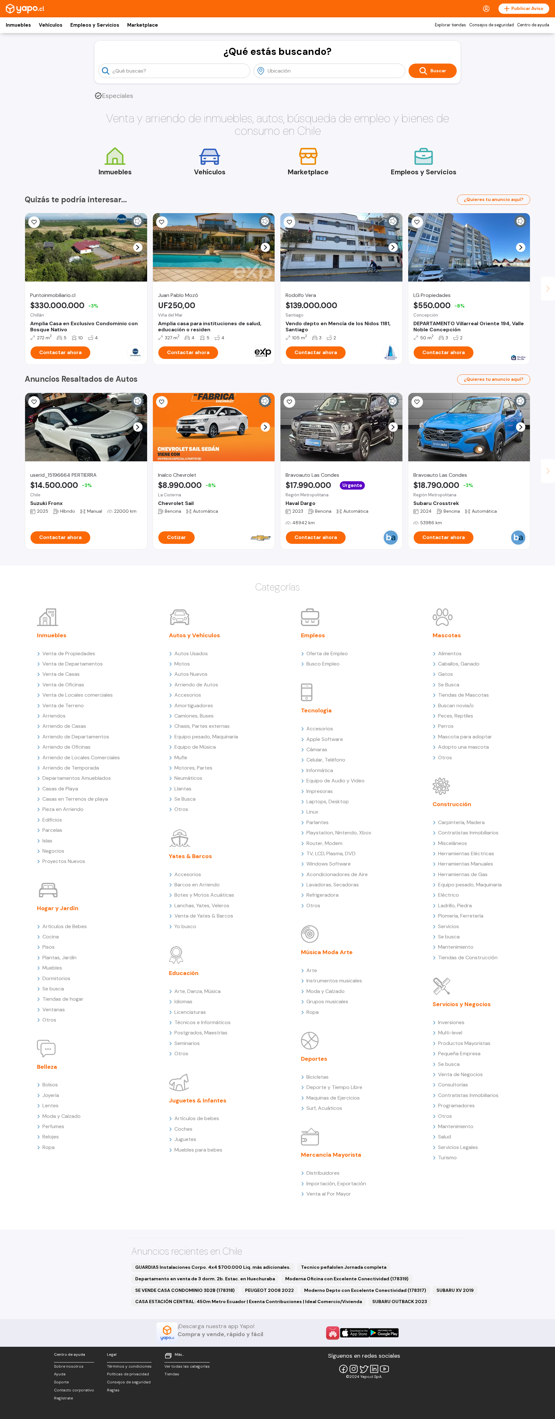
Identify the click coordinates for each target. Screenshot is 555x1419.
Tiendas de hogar (63, 999)
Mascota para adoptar (465, 736)
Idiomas (183, 1001)
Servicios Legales (458, 1147)
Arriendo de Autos (196, 684)
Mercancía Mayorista (331, 1155)
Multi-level (450, 1032)
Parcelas (52, 830)
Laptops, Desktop (327, 801)
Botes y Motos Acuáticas (204, 895)
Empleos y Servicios (94, 25)
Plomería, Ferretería (460, 915)
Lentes (50, 1105)
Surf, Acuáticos (324, 1108)
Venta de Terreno (63, 705)
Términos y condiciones (129, 1366)
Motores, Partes (193, 767)
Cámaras (316, 749)
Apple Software (324, 739)
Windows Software (328, 863)
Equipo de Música (195, 747)
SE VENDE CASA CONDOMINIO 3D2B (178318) (185, 1290)
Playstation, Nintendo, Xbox (338, 832)
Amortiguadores (193, 705)
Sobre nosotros (69, 1366)
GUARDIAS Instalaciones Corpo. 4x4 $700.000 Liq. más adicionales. (213, 1267)
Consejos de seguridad (491, 25)
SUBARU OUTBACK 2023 (399, 1301)
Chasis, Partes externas (202, 726)
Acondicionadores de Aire (337, 874)
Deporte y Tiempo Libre (334, 1087)
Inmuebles (18, 25)
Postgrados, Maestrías (200, 1032)
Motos (182, 663)
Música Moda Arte (327, 952)
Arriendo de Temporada (70, 767)
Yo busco (185, 926)
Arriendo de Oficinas (66, 747)
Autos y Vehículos (194, 635)
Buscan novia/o (456, 705)
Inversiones (451, 1022)
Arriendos (54, 715)
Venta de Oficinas (63, 684)
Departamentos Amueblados (76, 778)
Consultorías (453, 1084)
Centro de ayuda (533, 25)
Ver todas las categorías (187, 1366)
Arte (311, 970)
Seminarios (187, 1043)
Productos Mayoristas (464, 1043)
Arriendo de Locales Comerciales (81, 757)
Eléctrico (448, 895)
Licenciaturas (190, 1012)
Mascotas (447, 635)
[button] (137, 247)
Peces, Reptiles (455, 715)
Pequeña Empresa (459, 1053)
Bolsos (50, 1084)
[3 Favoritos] (34, 402)
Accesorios (187, 695)
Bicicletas (317, 1077)
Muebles (52, 967)
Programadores (456, 1105)
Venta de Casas (61, 674)
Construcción (452, 804)
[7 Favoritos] (417, 222)
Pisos (48, 947)
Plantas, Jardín (59, 957)
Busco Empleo (322, 663)
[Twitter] (364, 1369)
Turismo (447, 1157)
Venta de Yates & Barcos (203, 915)
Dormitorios (56, 978)
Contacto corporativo (74, 1390)
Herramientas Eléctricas (466, 853)
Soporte (61, 1382)
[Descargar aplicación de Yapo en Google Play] (384, 1332)
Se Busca (185, 799)
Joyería (50, 1095)
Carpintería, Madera (461, 822)
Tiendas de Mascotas (463, 695)
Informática (319, 770)
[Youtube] (384, 1369)
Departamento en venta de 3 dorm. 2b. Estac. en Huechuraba (205, 1279)
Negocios (53, 851)
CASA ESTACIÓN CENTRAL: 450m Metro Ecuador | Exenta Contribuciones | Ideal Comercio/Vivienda (248, 1301)
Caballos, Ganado (459, 663)
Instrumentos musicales (334, 980)
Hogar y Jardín (57, 908)
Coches (183, 1129)
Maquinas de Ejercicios (333, 1097)
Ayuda (60, 1374)
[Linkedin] (374, 1369)
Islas (47, 840)
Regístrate (63, 1398)
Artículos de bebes (196, 1118)
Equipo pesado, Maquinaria (206, 736)
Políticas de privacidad (128, 1374)
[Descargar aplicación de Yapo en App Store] (354, 1332)
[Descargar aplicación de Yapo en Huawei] (332, 1333)
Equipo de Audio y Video (335, 780)
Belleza (47, 1067)
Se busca (53, 988)
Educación (183, 973)
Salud (444, 1136)
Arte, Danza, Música (197, 991)
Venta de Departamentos (72, 663)
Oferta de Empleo (327, 653)
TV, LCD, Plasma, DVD (331, 853)
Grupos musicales (327, 1001)
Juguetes (185, 1139)
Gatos (445, 674)
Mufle (180, 757)
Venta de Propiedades (68, 653)
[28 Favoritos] (162, 402)
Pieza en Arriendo (63, 809)
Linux (312, 811)
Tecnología (316, 710)
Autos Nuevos (190, 674)
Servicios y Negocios (462, 1004)
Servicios (448, 926)
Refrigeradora (322, 895)
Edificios (52, 819)
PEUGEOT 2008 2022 (269, 1290)
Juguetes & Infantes (197, 1100)
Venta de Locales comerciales (77, 695)
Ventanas (53, 1009)
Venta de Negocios (460, 1074)
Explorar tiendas (450, 25)
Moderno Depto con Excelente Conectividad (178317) (365, 1290)
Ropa (48, 1147)
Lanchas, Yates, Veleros (201, 905)
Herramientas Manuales (465, 863)
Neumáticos (188, 778)
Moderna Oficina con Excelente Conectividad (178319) (347, 1279)
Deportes (314, 1059)
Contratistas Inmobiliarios (468, 832)
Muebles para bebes (198, 1149)
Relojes (50, 1136)
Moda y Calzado (61, 1116)
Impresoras (319, 791)
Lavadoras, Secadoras (332, 884)
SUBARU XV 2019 (455, 1290)
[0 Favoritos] (34, 222)
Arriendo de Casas (64, 726)
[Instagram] (353, 1369)
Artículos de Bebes (64, 926)
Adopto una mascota (463, 747)
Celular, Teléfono (325, 759)
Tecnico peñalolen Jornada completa (343, 1267)
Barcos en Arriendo (197, 884)
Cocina (50, 936)
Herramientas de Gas (463, 874)
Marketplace (142, 25)
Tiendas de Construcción (468, 957)
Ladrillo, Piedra (455, 905)
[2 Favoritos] (162, 222)
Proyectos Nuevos (63, 861)
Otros (49, 1019)
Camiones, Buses (194, 715)
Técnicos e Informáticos (202, 1022)
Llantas (182, 788)
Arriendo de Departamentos (75, 736)
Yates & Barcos (190, 856)
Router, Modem (324, 843)
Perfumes (53, 1126)
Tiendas (171, 1374)
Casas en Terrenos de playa (75, 799)
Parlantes (317, 822)
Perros (446, 726)
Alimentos (450, 653)
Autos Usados (191, 653)
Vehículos (50, 25)
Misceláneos (452, 843)
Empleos (313, 635)
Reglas (113, 1390)
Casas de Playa (60, 788)
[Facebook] (343, 1369)
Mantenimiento (455, 947)
